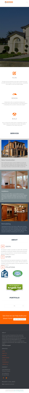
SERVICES (4, 355)
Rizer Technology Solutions (19, 390)
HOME (3, 351)
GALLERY (4, 359)
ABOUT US (4, 353)
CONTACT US (5, 364)
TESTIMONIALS (5, 362)
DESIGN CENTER (5, 357)
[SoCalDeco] (15, 2)
